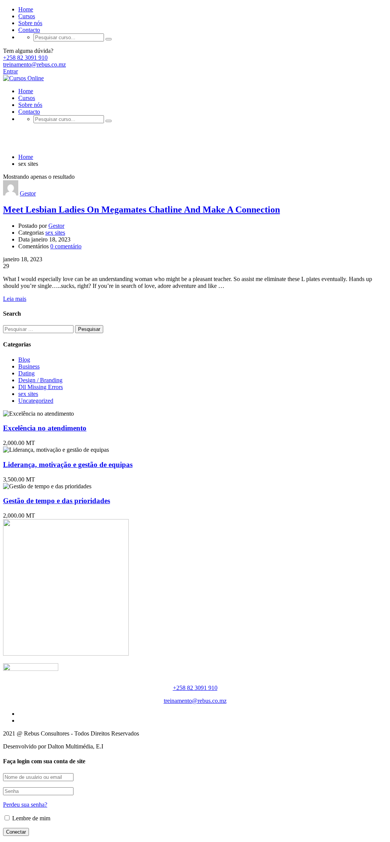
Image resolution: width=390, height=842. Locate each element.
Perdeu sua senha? (25, 804)
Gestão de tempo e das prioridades (56, 501)
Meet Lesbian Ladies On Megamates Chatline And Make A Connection (141, 209)
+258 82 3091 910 (25, 57)
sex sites (55, 232)
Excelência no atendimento (44, 428)
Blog (24, 359)
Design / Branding (40, 380)
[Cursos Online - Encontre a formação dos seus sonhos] (23, 78)
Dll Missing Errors (40, 387)
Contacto (29, 30)
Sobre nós (30, 23)
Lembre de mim (30, 818)
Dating (26, 373)
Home (25, 9)
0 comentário (66, 246)
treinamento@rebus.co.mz (34, 64)
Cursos (26, 16)
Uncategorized (35, 400)
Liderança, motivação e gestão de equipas (68, 465)
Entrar (10, 71)
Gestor (28, 193)
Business (29, 366)
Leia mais (14, 298)
